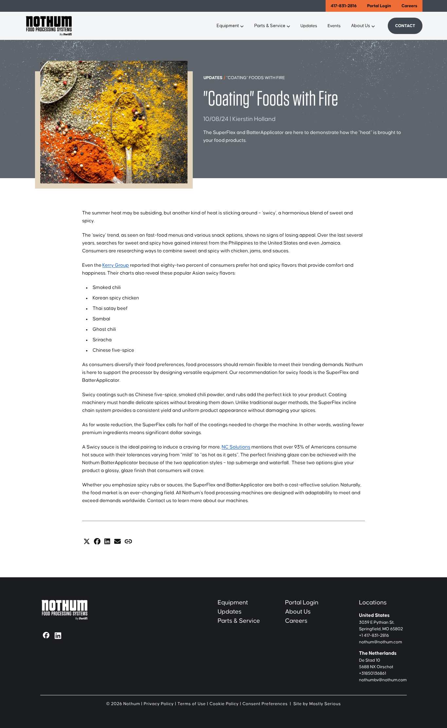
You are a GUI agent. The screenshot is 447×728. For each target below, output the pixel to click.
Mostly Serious (325, 704)
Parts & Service (269, 26)
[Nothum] (91, 26)
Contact (405, 26)
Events (334, 26)
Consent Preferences (265, 704)
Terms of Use (191, 704)
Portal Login (379, 6)
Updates (308, 26)
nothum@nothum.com (380, 642)
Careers (409, 6)
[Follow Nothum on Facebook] (46, 635)
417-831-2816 (344, 6)
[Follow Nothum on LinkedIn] (58, 635)
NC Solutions (236, 447)
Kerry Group (115, 265)
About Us (360, 26)
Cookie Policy (224, 704)
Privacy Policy (159, 704)
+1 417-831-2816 (374, 635)
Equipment (228, 26)
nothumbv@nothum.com (383, 680)
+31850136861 (372, 673)
